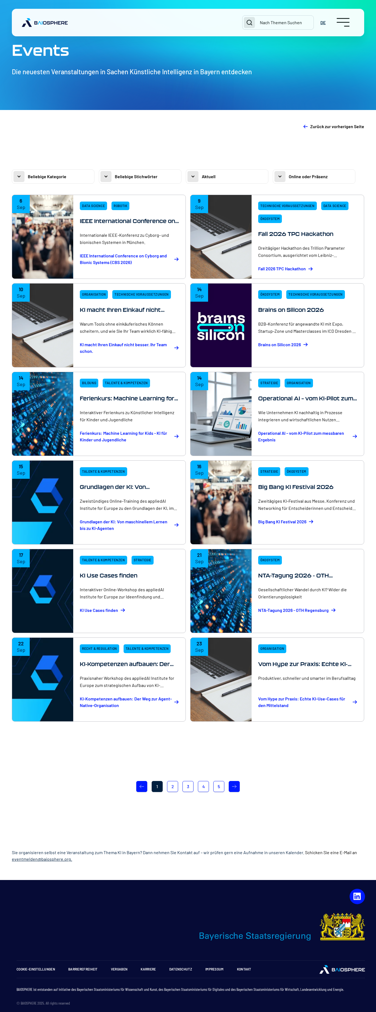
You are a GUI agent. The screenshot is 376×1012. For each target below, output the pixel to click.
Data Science (93, 206)
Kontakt (244, 969)
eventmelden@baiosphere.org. (42, 859)
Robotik (120, 206)
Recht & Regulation (99, 648)
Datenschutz (180, 969)
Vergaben (119, 969)
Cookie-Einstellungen (36, 969)
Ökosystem (270, 219)
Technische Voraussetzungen (287, 206)
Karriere (148, 969)
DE (323, 22)
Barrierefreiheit (83, 969)
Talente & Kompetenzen (126, 383)
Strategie (269, 383)
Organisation (94, 294)
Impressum (214, 969)
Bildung (89, 383)
